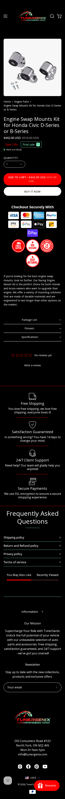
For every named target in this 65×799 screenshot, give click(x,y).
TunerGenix (32, 784)
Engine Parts (21, 101)
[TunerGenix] (32, 16)
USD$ (33, 777)
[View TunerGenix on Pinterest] (36, 766)
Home (7, 101)
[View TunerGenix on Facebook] (28, 766)
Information (29, 612)
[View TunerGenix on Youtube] (45, 766)
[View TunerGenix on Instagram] (20, 766)
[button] (51, 16)
